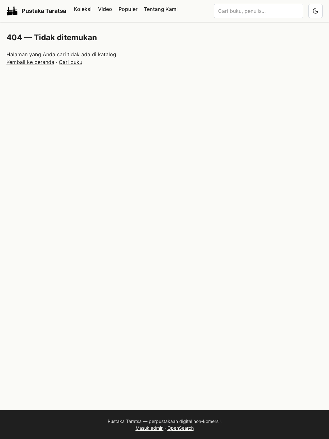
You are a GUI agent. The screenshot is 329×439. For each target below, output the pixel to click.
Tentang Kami (161, 9)
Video (105, 9)
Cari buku (70, 62)
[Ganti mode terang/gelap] (315, 11)
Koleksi (83, 9)
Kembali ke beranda (30, 62)
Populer (128, 9)
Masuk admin (150, 428)
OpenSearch (180, 428)
